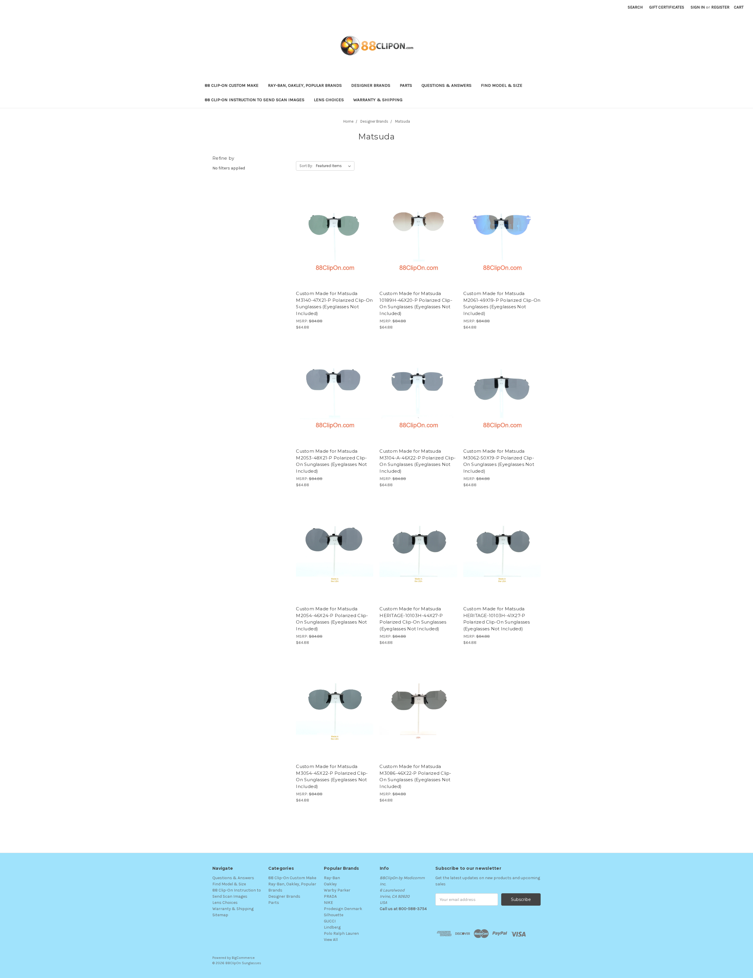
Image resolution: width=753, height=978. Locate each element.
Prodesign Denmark (343, 908)
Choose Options (334, 241)
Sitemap (220, 914)
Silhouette (333, 914)
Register (720, 7)
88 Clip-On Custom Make (232, 85)
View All (331, 939)
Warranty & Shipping (377, 99)
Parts (406, 85)
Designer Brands (370, 85)
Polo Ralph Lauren (341, 933)
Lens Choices (329, 99)
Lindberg (332, 927)
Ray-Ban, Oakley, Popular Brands (305, 85)
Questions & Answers (447, 85)
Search (635, 7)
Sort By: (306, 166)
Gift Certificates (666, 7)
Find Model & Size (501, 85)
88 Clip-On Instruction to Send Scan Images (254, 99)
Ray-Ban (332, 877)
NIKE (328, 902)
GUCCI (330, 921)
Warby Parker (337, 890)
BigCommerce (243, 958)
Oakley (330, 884)
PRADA (330, 896)
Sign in (698, 7)
